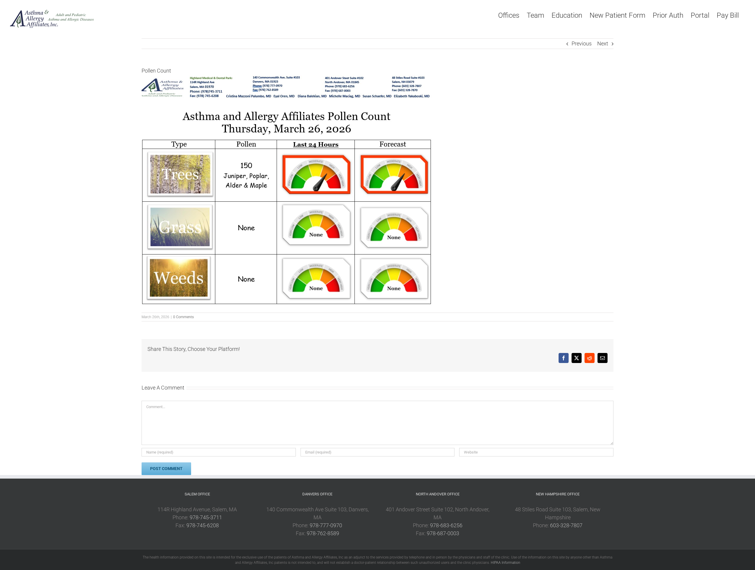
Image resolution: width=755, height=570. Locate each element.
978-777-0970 (326, 525)
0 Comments (183, 317)
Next (602, 43)
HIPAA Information (505, 563)
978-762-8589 (323, 533)
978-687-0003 (443, 533)
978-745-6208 (202, 525)
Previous (582, 43)
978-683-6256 (446, 525)
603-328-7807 (566, 525)
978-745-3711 (206, 517)
